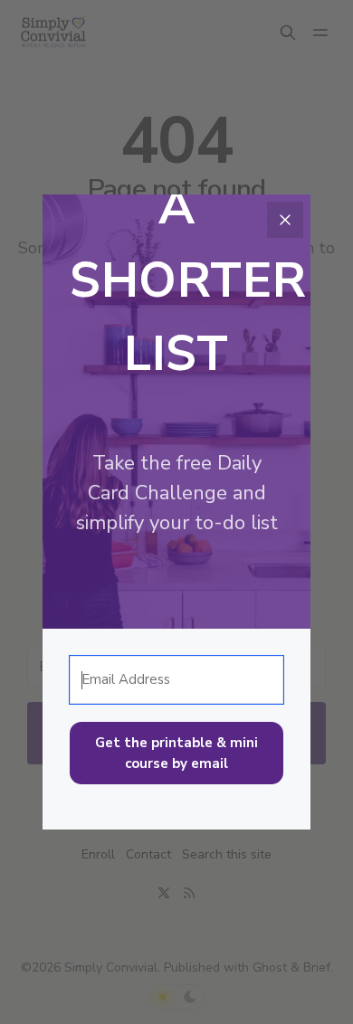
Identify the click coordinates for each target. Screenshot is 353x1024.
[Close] (285, 220)
